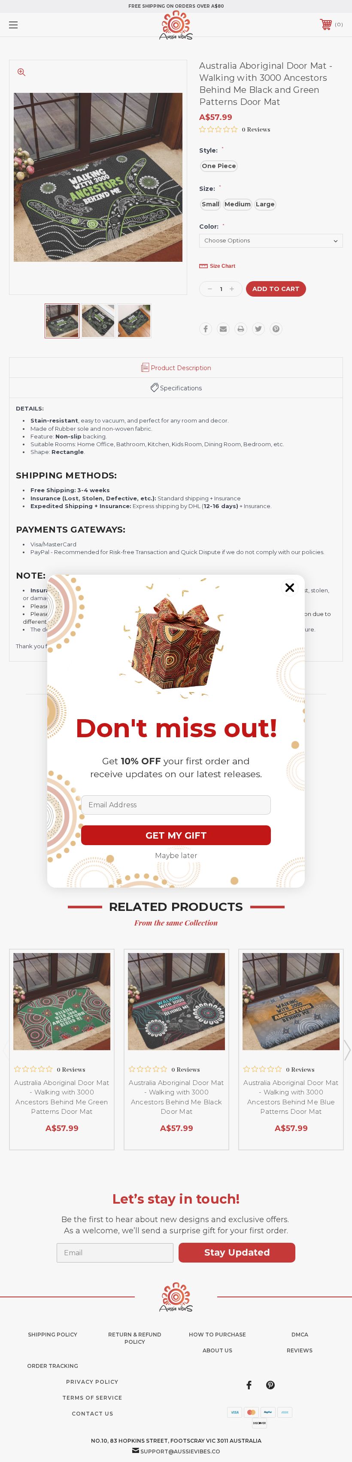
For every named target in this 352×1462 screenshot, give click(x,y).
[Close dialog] (289, 587)
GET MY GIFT (176, 835)
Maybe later (176, 856)
